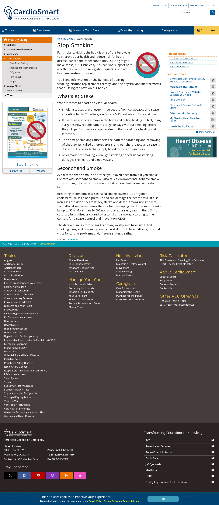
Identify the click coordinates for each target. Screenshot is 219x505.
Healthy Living (132, 30)
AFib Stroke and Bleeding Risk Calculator (182, 260)
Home (156, 5)
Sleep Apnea (11, 378)
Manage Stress (124, 275)
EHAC (202, 5)
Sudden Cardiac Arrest (16, 389)
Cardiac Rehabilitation (16, 290)
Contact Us (166, 288)
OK (163, 499)
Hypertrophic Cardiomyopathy (21, 336)
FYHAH (193, 5)
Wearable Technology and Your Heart (25, 412)
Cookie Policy (95, 501)
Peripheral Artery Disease (18, 363)
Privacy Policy (111, 501)
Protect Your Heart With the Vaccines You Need (185, 93)
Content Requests (178, 5)
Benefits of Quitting (19, 63)
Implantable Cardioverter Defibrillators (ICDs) (29, 340)
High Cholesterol (179, 66)
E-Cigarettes (15, 72)
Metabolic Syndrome (15, 344)
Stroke (8, 382)
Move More (122, 267)
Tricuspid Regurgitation (17, 397)
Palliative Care (12, 359)
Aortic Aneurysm (13, 264)
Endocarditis (11, 309)
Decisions (43, 30)
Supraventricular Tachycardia (20, 393)
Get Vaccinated (14, 90)
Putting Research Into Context (85, 303)
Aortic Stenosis (12, 267)
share (42, 170)
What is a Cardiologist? (81, 292)
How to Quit (15, 76)
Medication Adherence (81, 299)
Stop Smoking (14, 58)
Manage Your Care (86, 30)
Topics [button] (9, 30)
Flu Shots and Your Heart (18, 317)
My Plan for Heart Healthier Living (185, 119)
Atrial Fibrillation (13, 275)
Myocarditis (10, 351)
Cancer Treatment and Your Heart (23, 283)
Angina (8, 260)
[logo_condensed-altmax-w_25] (68, 433)
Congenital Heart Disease (18, 294)
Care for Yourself (125, 288)
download (16, 170)
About (164, 5)
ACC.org (211, 5)
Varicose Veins (12, 401)
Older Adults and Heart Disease (21, 355)
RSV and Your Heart (15, 374)
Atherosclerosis (13, 271)
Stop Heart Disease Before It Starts (186, 106)
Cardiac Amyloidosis (15, 286)
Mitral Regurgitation (15, 347)
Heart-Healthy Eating (181, 126)
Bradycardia (10, 279)
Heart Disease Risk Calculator (176, 264)
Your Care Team (78, 295)
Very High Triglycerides (17, 408)
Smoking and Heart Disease (23, 67)
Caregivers (169, 30)
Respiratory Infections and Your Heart (25, 370)
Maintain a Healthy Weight (131, 264)
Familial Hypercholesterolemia (21, 313)
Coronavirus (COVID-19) (17, 302)
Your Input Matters (79, 264)
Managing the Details (128, 292)
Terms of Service (131, 501)
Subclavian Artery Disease (18, 385)
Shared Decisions (78, 260)
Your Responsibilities (80, 284)
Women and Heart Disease (19, 416)
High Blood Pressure (181, 62)
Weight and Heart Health (184, 86)
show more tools (207, 131)
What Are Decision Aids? (82, 267)
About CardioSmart (178, 271)
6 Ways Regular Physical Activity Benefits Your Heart (187, 80)
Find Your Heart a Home (173, 300)
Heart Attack (11, 321)
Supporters (166, 280)
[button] (2, 30)
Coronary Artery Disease (18, 298)
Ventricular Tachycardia (17, 404)
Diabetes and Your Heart (183, 58)
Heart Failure (11, 325)
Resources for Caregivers (130, 299)
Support (13, 81)
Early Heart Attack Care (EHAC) (177, 304)
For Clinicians (76, 271)
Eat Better (122, 260)
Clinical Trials (76, 307)
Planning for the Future (129, 295)
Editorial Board (168, 276)
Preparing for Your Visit (82, 288)
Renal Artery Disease (15, 366)
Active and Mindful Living (184, 113)
